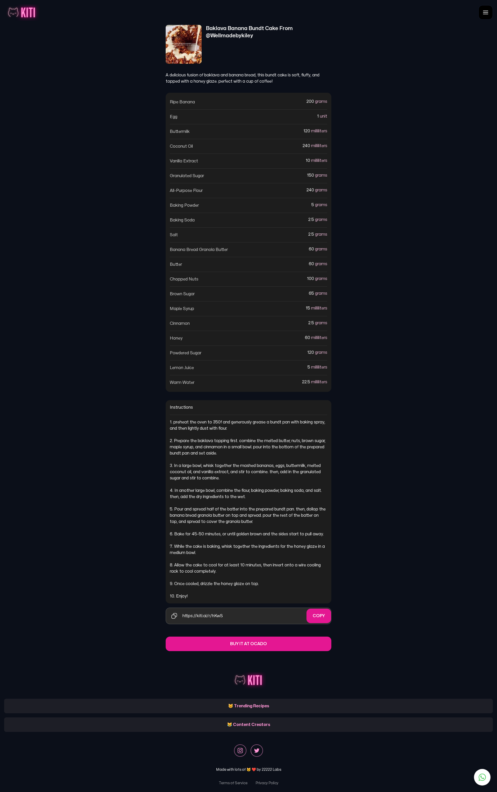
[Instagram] (240, 750)
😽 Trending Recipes (248, 706)
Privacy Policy (267, 783)
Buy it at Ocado (248, 644)
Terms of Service (233, 783)
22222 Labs (271, 769)
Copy (319, 616)
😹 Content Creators (248, 725)
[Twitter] (257, 750)
